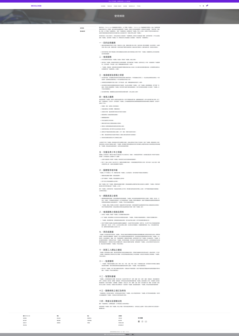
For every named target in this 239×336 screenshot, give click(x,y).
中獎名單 (120, 318)
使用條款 (82, 28)
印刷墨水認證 (121, 322)
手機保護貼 (89, 320)
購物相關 (58, 320)
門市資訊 (138, 6)
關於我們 (25, 320)
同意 (133, 334)
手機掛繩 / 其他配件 (117, 6)
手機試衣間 (109, 6)
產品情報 (125, 6)
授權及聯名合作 (132, 6)
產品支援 (58, 318)
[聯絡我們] (145, 321)
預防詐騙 (25, 325)
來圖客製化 (89, 318)
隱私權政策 (82, 31)
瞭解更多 (127, 334)
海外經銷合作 (121, 325)
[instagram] (142, 321)
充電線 (88, 322)
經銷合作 (25, 322)
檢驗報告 (58, 322)
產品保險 (120, 320)
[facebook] (138, 321)
